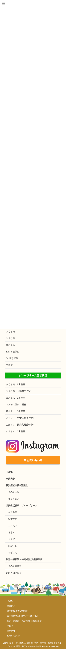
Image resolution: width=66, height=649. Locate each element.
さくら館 (10, 331)
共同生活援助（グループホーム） (23, 505)
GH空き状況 (12, 358)
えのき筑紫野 (12, 351)
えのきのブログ (14, 572)
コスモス (10, 345)
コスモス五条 (16, 404)
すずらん (15, 431)
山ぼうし (20, 424)
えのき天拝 (13, 492)
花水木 (15, 411)
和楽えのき (13, 498)
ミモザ (20, 418)
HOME (9, 472)
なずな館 (10, 338)
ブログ (9, 365)
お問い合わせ (34, 460)
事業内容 (10, 478)
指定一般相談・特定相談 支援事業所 (24, 559)
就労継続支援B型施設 (17, 485)
